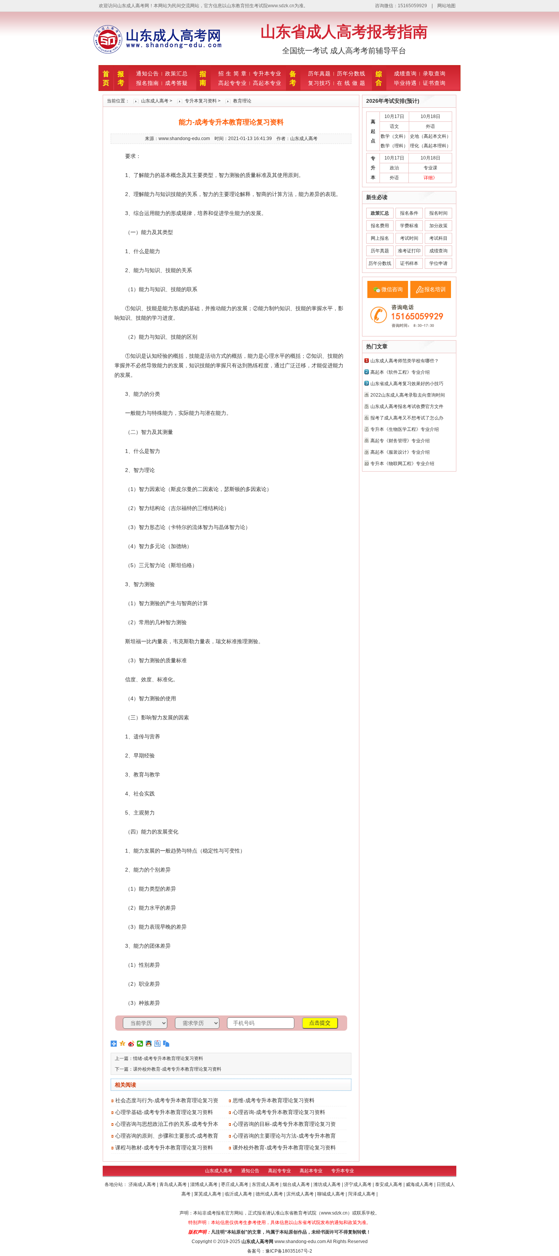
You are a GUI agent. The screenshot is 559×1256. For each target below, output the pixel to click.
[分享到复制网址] (166, 1044)
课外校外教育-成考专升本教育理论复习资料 (177, 1069)
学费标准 (409, 225)
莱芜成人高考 (208, 1194)
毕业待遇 (405, 83)
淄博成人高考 (204, 1184)
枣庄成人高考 (235, 1184)
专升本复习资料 (201, 101)
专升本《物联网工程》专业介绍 (402, 463)
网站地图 (446, 5)
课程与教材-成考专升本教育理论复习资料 (164, 1147)
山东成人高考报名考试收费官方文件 (406, 406)
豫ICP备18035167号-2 (288, 1251)
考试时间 (409, 238)
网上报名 (380, 238)
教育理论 (242, 101)
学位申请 (438, 263)
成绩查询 (405, 73)
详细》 (430, 177)
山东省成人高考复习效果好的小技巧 (406, 383)
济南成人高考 (143, 1184)
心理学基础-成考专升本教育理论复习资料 (164, 1112)
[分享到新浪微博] (131, 1044)
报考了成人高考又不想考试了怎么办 (406, 418)
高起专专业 (232, 83)
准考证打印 (409, 250)
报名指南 (147, 83)
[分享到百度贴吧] (157, 1044)
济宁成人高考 (358, 1184)
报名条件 (409, 213)
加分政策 (438, 225)
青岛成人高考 (173, 1184)
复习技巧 (319, 83)
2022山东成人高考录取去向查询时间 (407, 395)
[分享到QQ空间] (122, 1044)
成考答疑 (176, 83)
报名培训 (435, 289)
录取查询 (434, 73)
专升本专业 (267, 73)
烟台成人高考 (297, 1184)
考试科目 (438, 238)
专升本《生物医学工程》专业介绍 (404, 429)
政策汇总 (176, 73)
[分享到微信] (140, 1044)
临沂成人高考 (239, 1194)
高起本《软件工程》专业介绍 (400, 372)
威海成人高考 (420, 1184)
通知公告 (147, 73)
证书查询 (434, 83)
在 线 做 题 (351, 83)
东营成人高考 (266, 1184)
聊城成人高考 (331, 1194)
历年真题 (319, 73)
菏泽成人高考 (362, 1194)
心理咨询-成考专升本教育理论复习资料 (279, 1112)
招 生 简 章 (232, 73)
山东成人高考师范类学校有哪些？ (404, 360)
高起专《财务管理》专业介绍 (400, 440)
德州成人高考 (270, 1194)
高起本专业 (267, 83)
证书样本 (409, 263)
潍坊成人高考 (327, 1184)
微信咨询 (392, 289)
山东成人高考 (154, 101)
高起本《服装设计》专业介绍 (400, 452)
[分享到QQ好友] (149, 1044)
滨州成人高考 (300, 1194)
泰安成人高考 (389, 1184)
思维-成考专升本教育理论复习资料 (273, 1100)
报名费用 (380, 225)
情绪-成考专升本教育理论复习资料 (168, 1058)
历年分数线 (351, 73)
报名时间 (438, 213)
